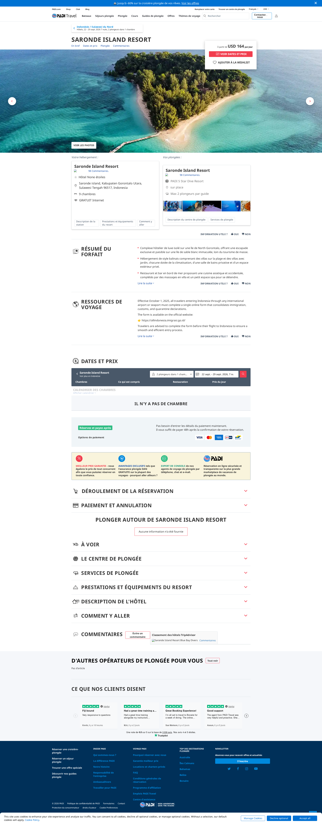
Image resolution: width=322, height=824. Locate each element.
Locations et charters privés (149, 766)
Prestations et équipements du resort (117, 223)
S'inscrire (242, 761)
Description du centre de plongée (186, 219)
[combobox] (225, 16)
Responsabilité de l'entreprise (103, 774)
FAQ (135, 772)
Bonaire (184, 780)
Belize (183, 775)
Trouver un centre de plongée (232, 9)
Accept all (305, 818)
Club (78, 9)
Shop (68, 9)
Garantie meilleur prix (145, 760)
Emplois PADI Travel (144, 793)
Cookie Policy (32, 819)
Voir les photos (83, 145)
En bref (75, 45)
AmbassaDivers (102, 781)
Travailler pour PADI (104, 787)
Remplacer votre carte (204, 9)
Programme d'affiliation (147, 787)
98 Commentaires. (98, 170)
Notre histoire (101, 766)
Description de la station (85, 223)
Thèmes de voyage (189, 15)
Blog (87, 9)
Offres (171, 15)
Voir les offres (190, 3)
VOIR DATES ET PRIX (233, 54)
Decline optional (279, 818)
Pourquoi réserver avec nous (149, 755)
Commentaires (121, 45)
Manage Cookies (253, 818)
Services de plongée (221, 219)
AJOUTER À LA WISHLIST (234, 62)
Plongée (122, 15)
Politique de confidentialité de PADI (83, 803)
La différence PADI (104, 760)
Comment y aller (145, 223)
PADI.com (56, 9)
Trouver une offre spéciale (67, 767)
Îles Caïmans (187, 763)
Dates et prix (90, 45)
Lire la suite (145, 283)
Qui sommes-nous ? (104, 755)
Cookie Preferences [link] (109, 807)
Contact (121, 803)
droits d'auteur (89, 807)
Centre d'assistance (144, 799)
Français (252, 9)
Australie (185, 757)
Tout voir (212, 660)
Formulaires (108, 803)
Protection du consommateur (65, 807)
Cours (134, 15)
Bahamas (185, 769)
